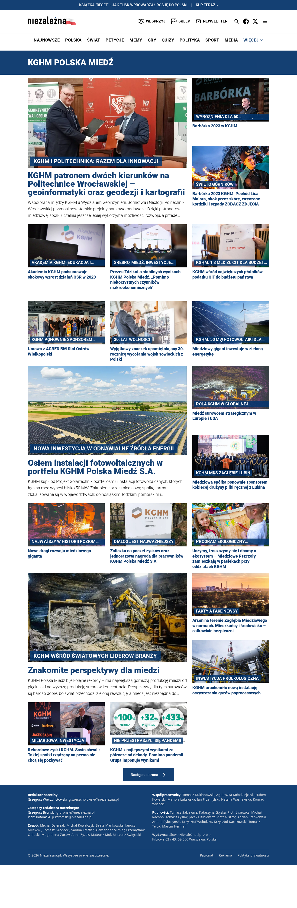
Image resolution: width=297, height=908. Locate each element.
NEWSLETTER (215, 21)
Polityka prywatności (253, 855)
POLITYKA (190, 40)
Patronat (206, 855)
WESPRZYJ (155, 21)
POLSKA (73, 40)
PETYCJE (115, 40)
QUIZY (168, 40)
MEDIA (231, 40)
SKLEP (184, 21)
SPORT (212, 40)
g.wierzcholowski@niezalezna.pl (94, 799)
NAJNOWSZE (47, 40)
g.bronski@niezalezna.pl (75, 812)
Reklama (225, 855)
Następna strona (144, 775)
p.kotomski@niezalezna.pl (72, 817)
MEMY (135, 40)
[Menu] (265, 21)
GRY (152, 40)
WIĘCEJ (250, 40)
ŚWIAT (93, 40)
